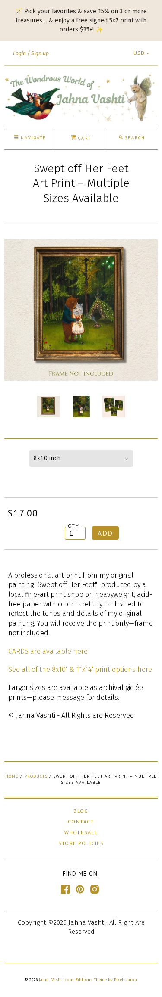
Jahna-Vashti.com (56, 979)
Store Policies (81, 843)
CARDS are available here (48, 651)
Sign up (40, 53)
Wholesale (81, 832)
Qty (73, 525)
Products (36, 776)
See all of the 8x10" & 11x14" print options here (80, 669)
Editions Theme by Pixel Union (106, 979)
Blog (81, 811)
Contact (81, 821)
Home (12, 776)
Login (19, 53)
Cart (83, 138)
